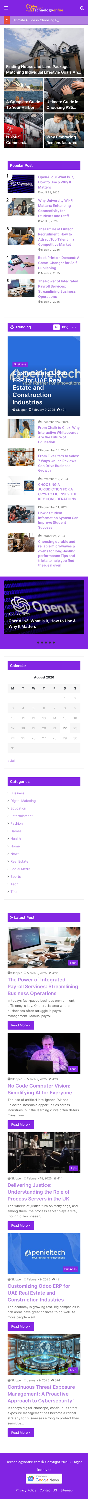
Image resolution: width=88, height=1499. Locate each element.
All (56, 327)
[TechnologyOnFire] (44, 7)
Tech (14, 884)
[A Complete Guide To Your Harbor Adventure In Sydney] (23, 95)
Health (16, 839)
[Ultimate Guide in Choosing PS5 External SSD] (64, 95)
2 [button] (38, 643)
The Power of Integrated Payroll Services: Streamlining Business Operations (43, 986)
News (15, 854)
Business (17, 793)
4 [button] (46, 643)
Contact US (48, 1490)
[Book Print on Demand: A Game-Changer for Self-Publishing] (21, 264)
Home (15, 846)
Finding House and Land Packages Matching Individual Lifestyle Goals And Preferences (43, 72)
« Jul (11, 761)
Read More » (21, 1025)
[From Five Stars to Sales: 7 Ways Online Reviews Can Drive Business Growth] (21, 457)
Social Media (21, 869)
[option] (44, 88)
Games (16, 831)
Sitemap (66, 1490)
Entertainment (22, 816)
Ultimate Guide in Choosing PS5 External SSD (47, 20)
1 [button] (34, 642)
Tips (14, 892)
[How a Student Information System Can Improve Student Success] (21, 514)
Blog (65, 327)
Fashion (17, 823)
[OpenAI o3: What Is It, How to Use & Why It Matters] (21, 184)
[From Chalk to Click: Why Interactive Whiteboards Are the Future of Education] (21, 428)
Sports (16, 876)
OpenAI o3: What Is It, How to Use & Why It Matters (56, 182)
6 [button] (54, 643)
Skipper (21, 409)
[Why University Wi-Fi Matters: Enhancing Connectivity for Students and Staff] (21, 207)
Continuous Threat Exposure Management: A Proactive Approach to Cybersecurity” (41, 1394)
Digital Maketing (23, 801)
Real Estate (19, 861)
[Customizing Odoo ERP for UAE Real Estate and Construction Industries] (44, 376)
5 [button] (50, 643)
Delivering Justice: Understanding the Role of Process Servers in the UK (39, 1192)
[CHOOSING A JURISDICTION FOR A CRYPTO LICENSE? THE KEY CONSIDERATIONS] (21, 485)
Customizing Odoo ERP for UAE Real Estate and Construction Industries (39, 1293)
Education (18, 808)
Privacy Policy (26, 1490)
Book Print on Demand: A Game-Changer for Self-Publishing (58, 262)
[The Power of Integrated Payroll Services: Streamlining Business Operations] (21, 288)
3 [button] (42, 643)
